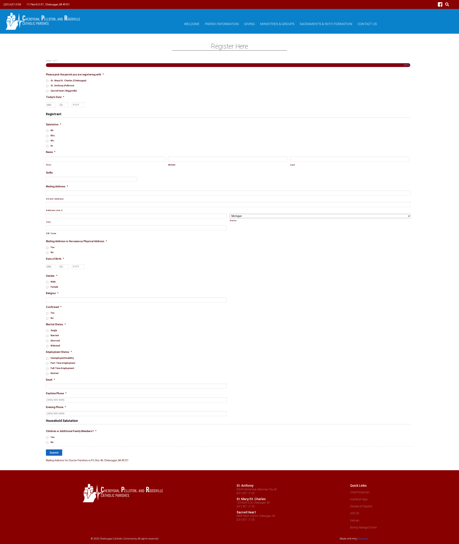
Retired (54, 373)
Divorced (55, 340)
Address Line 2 (54, 210)
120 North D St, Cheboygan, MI (253, 502)
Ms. (53, 140)
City (48, 222)
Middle (172, 165)
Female (54, 287)
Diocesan (363, 538)
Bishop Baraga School (363, 527)
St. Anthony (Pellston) (62, 85)
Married (55, 335)
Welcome (192, 24)
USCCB (354, 513)
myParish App (359, 499)
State (233, 220)
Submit (54, 452)
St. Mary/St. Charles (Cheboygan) (68, 80)
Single (54, 330)
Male (53, 282)
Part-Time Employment (63, 363)
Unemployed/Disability (62, 358)
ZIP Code (51, 233)
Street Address (54, 199)
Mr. (52, 130)
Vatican (354, 520)
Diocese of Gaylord (361, 506)
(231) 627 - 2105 (245, 493)
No (52, 252)
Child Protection (360, 492)
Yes (53, 247)
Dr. (52, 146)
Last (292, 165)
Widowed (55, 345)
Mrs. (53, 135)
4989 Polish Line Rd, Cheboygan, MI (255, 515)
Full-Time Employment (62, 368)
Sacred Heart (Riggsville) (64, 91)
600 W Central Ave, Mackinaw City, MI (256, 489)
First (48, 165)
